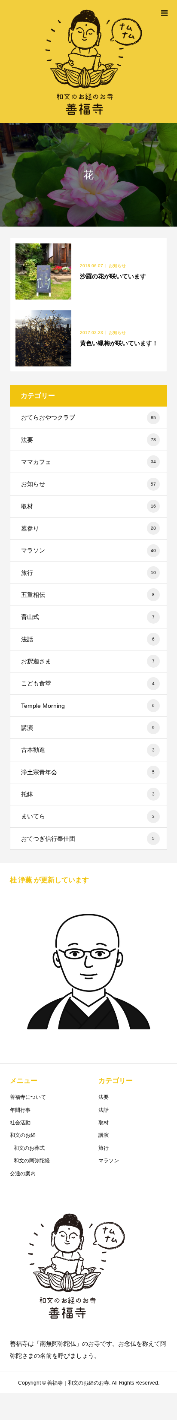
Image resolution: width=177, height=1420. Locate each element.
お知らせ (88, 483)
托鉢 (88, 794)
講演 (88, 727)
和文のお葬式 (29, 1148)
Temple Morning (88, 705)
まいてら (88, 816)
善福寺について (28, 1097)
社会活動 (20, 1123)
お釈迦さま (88, 661)
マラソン (88, 550)
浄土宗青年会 (88, 772)
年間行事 (20, 1110)
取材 (88, 506)
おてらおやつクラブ (88, 417)
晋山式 (88, 616)
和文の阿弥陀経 (32, 1161)
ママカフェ (88, 461)
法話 (88, 639)
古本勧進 (88, 749)
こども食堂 (88, 683)
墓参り (88, 528)
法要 (88, 439)
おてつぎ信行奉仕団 (88, 838)
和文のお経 (23, 1135)
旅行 (88, 572)
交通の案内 (23, 1174)
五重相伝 (88, 594)
